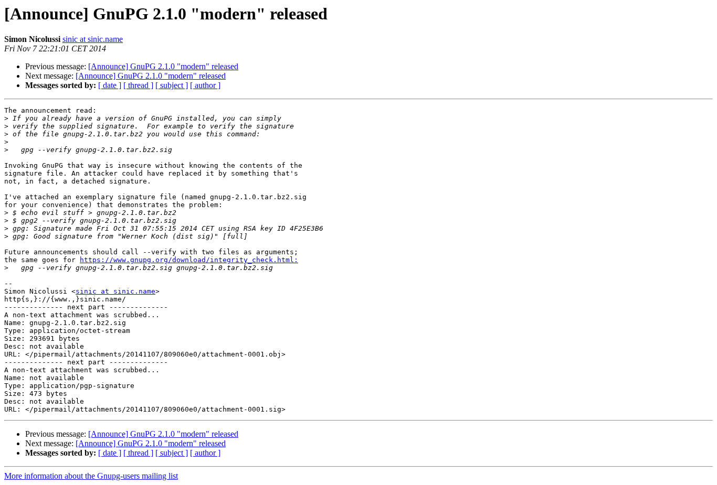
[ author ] (205, 85)
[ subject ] (171, 85)
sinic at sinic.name (92, 39)
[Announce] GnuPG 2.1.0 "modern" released (163, 66)
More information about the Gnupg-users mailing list (91, 475)
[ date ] (109, 85)
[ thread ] (138, 85)
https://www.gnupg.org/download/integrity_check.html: (189, 260)
